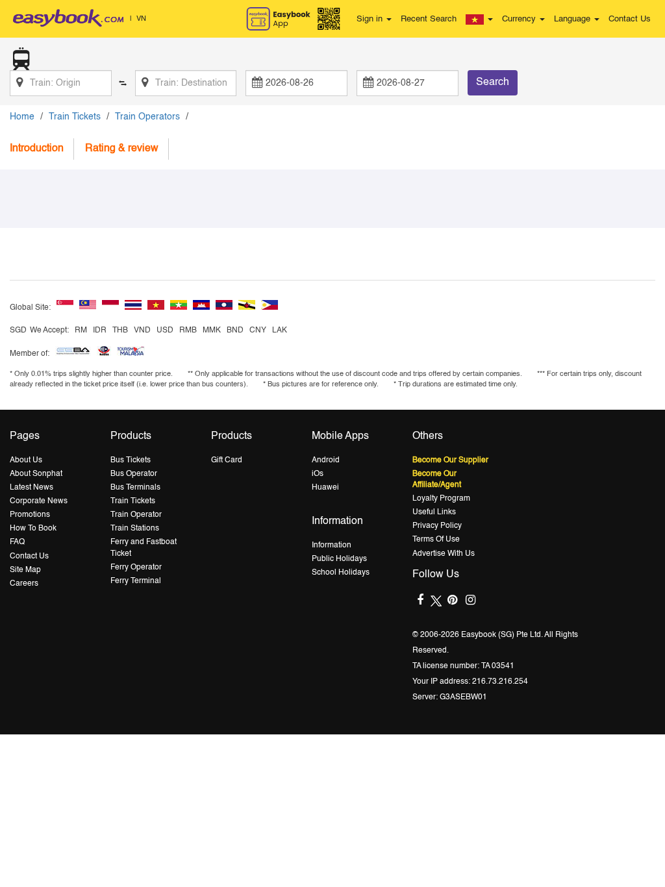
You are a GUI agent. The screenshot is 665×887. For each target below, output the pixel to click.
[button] (479, 19)
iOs (317, 474)
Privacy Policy (437, 526)
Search (492, 82)
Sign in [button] (371, 19)
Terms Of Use (436, 539)
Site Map (25, 570)
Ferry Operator (136, 567)
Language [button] (573, 19)
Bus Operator (133, 474)
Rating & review (121, 149)
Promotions (30, 515)
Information (331, 545)
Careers (24, 584)
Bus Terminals (135, 488)
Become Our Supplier (450, 460)
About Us (26, 460)
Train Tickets (75, 116)
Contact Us (630, 19)
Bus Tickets (130, 460)
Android (326, 460)
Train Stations (134, 528)
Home (22, 116)
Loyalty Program (441, 499)
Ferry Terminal (135, 581)
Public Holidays (339, 559)
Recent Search (429, 19)
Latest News (31, 488)
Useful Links (434, 512)
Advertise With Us (443, 554)
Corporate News (39, 501)
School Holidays (341, 573)
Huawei (325, 488)
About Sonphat (36, 474)
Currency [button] (520, 19)
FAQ (17, 542)
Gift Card (226, 460)
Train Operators (147, 116)
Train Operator (136, 515)
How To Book (33, 528)
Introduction (37, 149)
